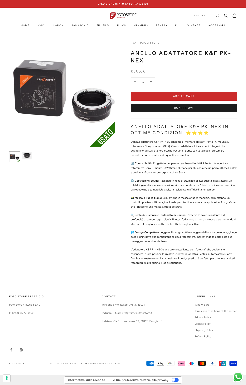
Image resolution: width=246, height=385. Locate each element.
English (200, 15)
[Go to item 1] (14, 157)
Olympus (141, 25)
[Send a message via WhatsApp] (238, 377)
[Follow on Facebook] (11, 350)
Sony (41, 25)
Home (25, 25)
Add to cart (184, 96)
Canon (58, 25)
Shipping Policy (203, 330)
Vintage (194, 25)
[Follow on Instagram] (21, 350)
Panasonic (80, 25)
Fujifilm (103, 25)
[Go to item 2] (27, 156)
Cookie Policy (202, 324)
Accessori (216, 25)
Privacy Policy (202, 317)
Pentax (162, 25)
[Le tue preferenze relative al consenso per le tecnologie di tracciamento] (6, 378)
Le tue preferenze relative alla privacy (139, 380)
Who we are (201, 305)
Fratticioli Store (145, 42)
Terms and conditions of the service (215, 311)
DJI (177, 25)
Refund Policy (202, 336)
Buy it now (183, 108)
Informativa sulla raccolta (86, 380)
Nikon (121, 25)
